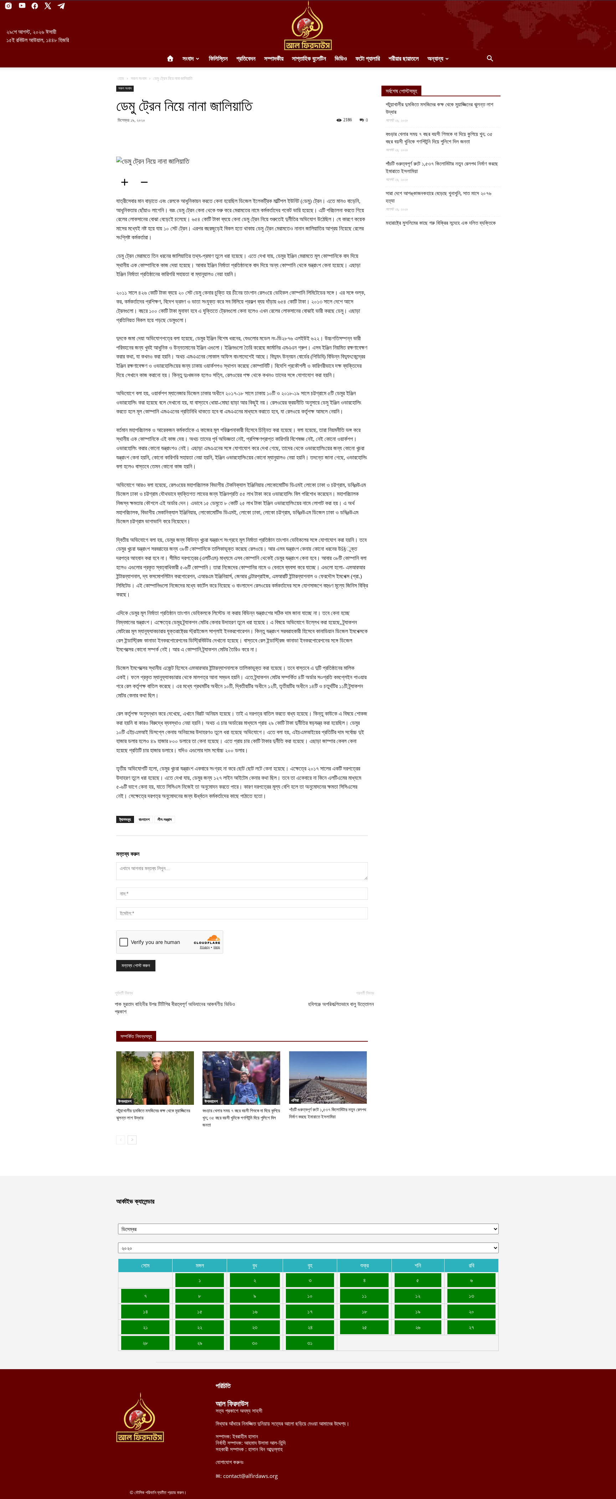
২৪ (310, 1327)
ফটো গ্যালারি (367, 58)
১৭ (310, 1311)
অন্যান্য (435, 58)
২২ (199, 1327)
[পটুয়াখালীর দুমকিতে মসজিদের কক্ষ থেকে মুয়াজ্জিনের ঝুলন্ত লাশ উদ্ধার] (155, 1078)
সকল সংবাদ (139, 78)
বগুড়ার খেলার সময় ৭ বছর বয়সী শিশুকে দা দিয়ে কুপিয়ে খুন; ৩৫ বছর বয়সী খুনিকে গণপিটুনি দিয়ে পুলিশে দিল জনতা (241, 1118)
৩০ (255, 1342)
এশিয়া (295, 1100)
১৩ (471, 1295)
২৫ (364, 1327)
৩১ (310, 1342)
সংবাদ (188, 58)
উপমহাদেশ (125, 1101)
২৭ (471, 1327)
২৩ (254, 1327)
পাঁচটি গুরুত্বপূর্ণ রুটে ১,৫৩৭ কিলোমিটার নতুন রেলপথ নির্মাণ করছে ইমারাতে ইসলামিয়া (442, 167)
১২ (417, 1295)
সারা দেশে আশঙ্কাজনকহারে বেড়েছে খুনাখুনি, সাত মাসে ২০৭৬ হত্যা (438, 197)
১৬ (254, 1311)
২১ (145, 1327)
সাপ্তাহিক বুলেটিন (309, 58)
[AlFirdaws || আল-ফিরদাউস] (308, 25)
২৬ (417, 1327)
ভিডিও (341, 58)
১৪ (145, 1311)
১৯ (417, 1311)
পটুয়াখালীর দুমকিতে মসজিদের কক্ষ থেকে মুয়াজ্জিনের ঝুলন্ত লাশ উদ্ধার (439, 108)
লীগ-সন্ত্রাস (165, 819)
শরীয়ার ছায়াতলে (404, 58)
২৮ (145, 1342)
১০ (310, 1295)
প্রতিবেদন (246, 58)
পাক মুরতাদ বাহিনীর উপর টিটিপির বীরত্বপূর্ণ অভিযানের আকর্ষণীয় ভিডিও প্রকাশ (175, 1008)
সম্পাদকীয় (273, 58)
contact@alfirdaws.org (250, 1475)
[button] (489, 59)
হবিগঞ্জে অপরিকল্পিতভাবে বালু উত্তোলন (341, 1004)
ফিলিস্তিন (218, 58)
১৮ (364, 1311)
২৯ (199, 1342)
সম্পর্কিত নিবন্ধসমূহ (136, 1036)
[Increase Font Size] (127, 182)
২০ (471, 1311)
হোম (121, 78)
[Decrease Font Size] (146, 182)
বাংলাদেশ (144, 819)
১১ (364, 1295)
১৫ (199, 1311)
